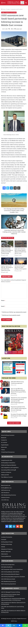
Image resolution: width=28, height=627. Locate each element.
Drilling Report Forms (7, 542)
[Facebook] (4, 188)
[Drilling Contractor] (15, 2)
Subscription (4, 554)
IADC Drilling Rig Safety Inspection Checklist (13, 576)
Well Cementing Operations (8, 584)
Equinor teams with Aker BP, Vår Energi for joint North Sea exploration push (7, 268)
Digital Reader (5, 445)
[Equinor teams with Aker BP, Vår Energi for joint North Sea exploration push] (7, 261)
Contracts (3, 539)
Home (3, 9)
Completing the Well (6, 460)
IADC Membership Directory (8, 495)
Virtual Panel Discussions (8, 452)
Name (3, 300)
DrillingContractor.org (7, 618)
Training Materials (6, 556)
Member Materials (6, 551)
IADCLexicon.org (5, 490)
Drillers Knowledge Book (7, 564)
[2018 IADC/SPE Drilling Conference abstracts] (5, 384)
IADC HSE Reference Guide (8, 579)
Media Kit (3, 437)
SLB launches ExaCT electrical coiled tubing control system (21, 267)
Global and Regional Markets (8, 465)
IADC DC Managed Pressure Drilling (10, 592)
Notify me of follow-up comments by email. (14, 312)
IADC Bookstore (5, 492)
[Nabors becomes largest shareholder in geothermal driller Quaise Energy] (7, 244)
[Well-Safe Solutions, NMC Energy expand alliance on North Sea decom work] (21, 244)
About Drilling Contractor (7, 435)
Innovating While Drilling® (8, 470)
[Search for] (26, 3)
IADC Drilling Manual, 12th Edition (10, 571)
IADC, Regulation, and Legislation (10, 467)
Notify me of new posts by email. (11, 315)
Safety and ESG (5, 474)
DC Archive (4, 442)
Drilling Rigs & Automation (8, 462)
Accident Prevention (6, 537)
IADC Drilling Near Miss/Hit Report (10, 574)
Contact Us (4, 440)
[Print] (18, 188)
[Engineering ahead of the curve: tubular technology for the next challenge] (5, 409)
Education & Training (6, 549)
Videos (3, 449)
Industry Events (5, 497)
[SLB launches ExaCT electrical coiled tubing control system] (21, 261)
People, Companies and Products (14, 9)
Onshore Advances (6, 472)
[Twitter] (7, 188)
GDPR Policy (14, 621)
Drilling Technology (6, 544)
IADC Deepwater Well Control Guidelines (12, 569)
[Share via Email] (15, 188)
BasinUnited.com (5, 485)
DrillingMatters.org (6, 487)
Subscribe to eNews (14, 423)
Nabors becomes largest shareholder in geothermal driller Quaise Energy (7, 251)
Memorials (4, 447)
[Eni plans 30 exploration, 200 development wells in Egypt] (5, 416)
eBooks (3, 546)
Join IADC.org (4, 500)
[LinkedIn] (11, 188)
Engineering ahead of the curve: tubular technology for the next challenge (19, 408)
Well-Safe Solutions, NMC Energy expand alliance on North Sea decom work (20, 251)
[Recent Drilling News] (14, 353)
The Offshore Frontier (7, 477)
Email (3, 306)
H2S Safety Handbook (6, 567)
